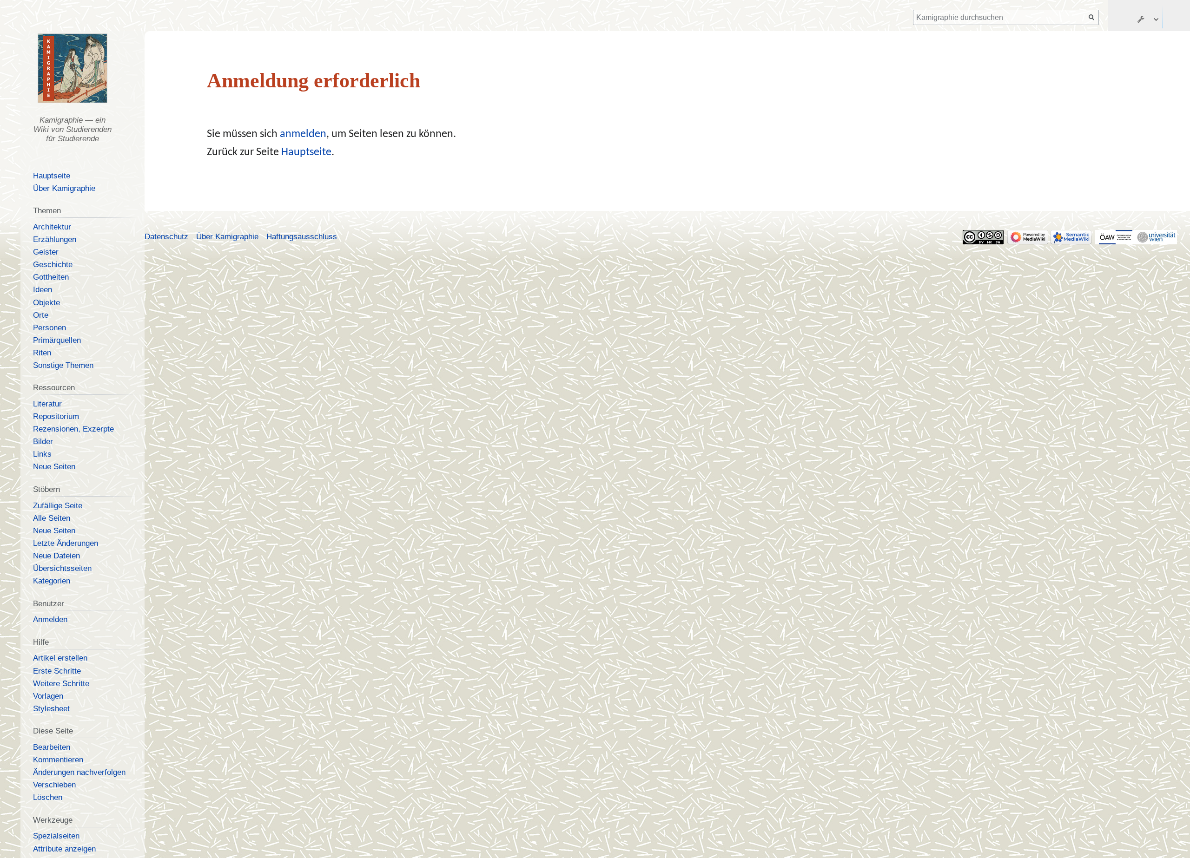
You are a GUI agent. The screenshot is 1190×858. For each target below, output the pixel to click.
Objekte (46, 302)
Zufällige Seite (57, 505)
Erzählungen (54, 239)
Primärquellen (57, 340)
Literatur (47, 404)
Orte (40, 315)
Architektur (52, 227)
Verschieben (54, 784)
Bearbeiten (51, 747)
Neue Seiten (54, 466)
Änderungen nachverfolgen (79, 772)
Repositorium (56, 416)
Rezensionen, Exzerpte (73, 429)
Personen (49, 327)
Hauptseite (306, 152)
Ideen (42, 289)
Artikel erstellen (60, 658)
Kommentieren (58, 759)
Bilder (43, 441)
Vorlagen (48, 696)
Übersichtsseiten (62, 568)
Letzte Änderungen (65, 543)
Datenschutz (166, 236)
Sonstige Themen (63, 365)
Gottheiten (51, 277)
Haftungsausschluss (301, 236)
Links (42, 454)
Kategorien (51, 580)
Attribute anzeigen (64, 849)
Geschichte (53, 264)
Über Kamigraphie (64, 188)
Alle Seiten (51, 518)
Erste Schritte (57, 671)
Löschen (47, 797)
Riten (42, 352)
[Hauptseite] (72, 68)
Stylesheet (51, 708)
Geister (46, 252)
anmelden (303, 134)
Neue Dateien (56, 555)
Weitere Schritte (61, 683)
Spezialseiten (56, 836)
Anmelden (50, 619)
